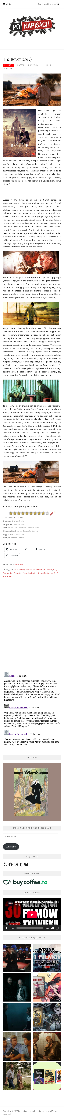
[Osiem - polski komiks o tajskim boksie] (46, 987)
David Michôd (39, 569)
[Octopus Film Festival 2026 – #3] (46, 1076)
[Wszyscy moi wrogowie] (17, 1076)
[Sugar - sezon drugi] (17, 957)
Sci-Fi (56, 573)
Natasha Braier (30, 573)
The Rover (7, 576)
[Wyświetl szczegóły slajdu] (32, 792)
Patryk (20, 65)
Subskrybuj (11, 846)
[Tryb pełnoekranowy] (57, 928)
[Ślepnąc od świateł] (46, 1046)
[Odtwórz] (6, 928)
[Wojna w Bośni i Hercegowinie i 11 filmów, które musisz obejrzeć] (46, 957)
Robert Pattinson (45, 573)
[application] (32, 914)
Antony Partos (25, 569)
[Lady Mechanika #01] (46, 1016)
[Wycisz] (52, 928)
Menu (9, 4)
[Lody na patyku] (17, 1046)
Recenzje (8, 65)
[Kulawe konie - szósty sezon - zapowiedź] (17, 987)
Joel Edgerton (16, 573)
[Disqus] (32, 630)
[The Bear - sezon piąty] (17, 1016)
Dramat (49, 569)
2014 (15, 569)
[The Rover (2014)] (32, 89)
